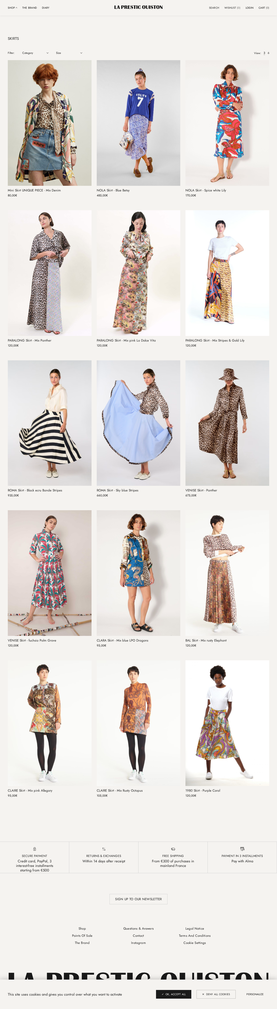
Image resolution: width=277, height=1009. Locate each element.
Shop (82, 928)
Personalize (255, 994)
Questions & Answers (138, 928)
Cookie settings (195, 942)
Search (214, 8)
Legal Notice (194, 928)
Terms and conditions (195, 935)
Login (249, 8)
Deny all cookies (218, 994)
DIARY (45, 8)
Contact (138, 935)
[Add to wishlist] (88, 63)
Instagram (138, 942)
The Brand (29, 8)
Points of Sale (82, 935)
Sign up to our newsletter (138, 899)
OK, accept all (176, 994)
